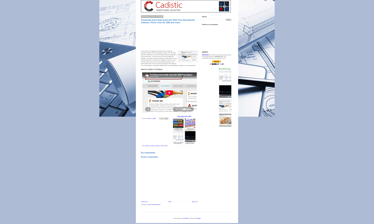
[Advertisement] (169, 37)
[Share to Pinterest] (167, 118)
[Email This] (160, 118)
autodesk (152, 145)
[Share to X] (164, 118)
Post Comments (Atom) (154, 204)
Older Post (195, 201)
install (161, 145)
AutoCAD (147, 145)
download (157, 145)
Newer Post (144, 201)
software (166, 145)
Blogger (199, 218)
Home (169, 201)
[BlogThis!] (162, 118)
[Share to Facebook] (166, 118)
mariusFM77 (186, 218)
